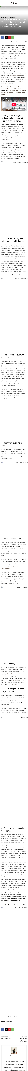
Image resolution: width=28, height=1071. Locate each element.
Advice (7, 17)
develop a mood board (15, 75)
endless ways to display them (8, 743)
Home (2, 7)
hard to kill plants (12, 754)
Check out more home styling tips (14, 974)
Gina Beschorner (6, 28)
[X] (6, 37)
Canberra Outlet (5, 57)
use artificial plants (16, 750)
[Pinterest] (9, 37)
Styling (10, 17)
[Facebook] (2, 37)
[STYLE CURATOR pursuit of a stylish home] (14, 2)
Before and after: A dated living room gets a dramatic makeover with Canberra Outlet (13, 92)
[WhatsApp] (12, 37)
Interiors (6, 7)
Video (14, 17)
